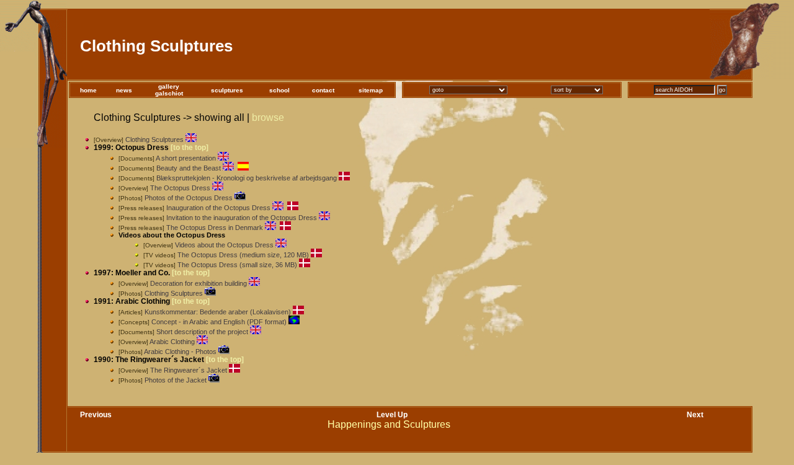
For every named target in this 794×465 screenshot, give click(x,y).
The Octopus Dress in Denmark (214, 227)
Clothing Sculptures (154, 139)
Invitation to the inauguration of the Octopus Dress (241, 217)
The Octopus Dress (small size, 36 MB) (237, 264)
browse (268, 117)
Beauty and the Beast (188, 168)
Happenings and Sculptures (389, 424)
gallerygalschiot (169, 90)
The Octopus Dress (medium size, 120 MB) (243, 255)
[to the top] (189, 147)
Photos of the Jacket (176, 380)
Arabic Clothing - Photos (180, 351)
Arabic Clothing (172, 341)
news (124, 90)
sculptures (227, 90)
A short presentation (186, 158)
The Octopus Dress (180, 188)
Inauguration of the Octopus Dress (218, 207)
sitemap (371, 90)
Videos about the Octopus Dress (224, 245)
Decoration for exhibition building (198, 283)
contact (323, 90)
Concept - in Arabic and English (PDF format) (219, 322)
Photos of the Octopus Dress (189, 198)
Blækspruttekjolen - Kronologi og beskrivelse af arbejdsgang (246, 178)
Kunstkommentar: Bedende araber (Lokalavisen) (218, 312)
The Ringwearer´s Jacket (188, 370)
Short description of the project (202, 331)
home (88, 90)
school (279, 90)
